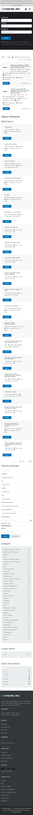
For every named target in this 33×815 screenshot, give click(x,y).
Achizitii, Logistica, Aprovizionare (12, 549)
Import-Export (7, 590)
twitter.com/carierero (7, 771)
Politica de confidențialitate (8, 789)
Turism (5, 637)
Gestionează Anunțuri (6, 758)
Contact (3, 780)
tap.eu (18, 713)
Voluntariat (6, 684)
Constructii (8, 75)
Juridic (5, 605)
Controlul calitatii (7, 576)
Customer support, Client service (12, 578)
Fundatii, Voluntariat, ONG (10, 586)
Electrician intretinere (11, 227)
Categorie (4, 29)
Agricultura (6, 554)
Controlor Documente (11, 305)
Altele (17, 100)
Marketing (6, 612)
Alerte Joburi (4, 733)
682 (30, 461)
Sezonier (5, 681)
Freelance (6, 669)
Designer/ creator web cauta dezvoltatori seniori (13, 407)
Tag (2, 495)
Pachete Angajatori (6, 755)
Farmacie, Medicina (8, 583)
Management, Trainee (9, 610)
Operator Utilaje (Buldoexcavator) (10, 323)
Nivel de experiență (7, 502)
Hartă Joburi (4, 801)
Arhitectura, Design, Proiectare (11, 559)
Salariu (3, 528)
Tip (2, 481)
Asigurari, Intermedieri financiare (12, 561)
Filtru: (4, 57)
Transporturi (6, 634)
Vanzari (5, 639)
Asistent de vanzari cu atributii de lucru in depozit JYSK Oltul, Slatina (13, 375)
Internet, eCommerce (9, 595)
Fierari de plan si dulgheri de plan (13, 290)
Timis (4, 654)
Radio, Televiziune (8, 622)
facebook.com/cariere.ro (8, 743)
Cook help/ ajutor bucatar (12, 257)
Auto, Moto (6, 564)
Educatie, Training (8, 581)
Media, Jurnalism (7, 615)
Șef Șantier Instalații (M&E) (13, 178)
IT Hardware (6, 600)
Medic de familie (10, 161)
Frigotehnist (8, 127)
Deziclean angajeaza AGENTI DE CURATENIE (13, 358)
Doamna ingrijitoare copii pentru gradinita (12, 273)
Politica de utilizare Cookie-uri (9, 792)
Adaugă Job (4, 752)
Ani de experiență (6, 509)
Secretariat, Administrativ (9, 629)
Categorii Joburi (5, 795)
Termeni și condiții (6, 786)
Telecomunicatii (7, 632)
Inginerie (5, 593)
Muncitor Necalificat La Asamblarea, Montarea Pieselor (12, 425)
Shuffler (7, 195)
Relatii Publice (7, 625)
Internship (6, 598)
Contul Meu (4, 730)
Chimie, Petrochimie (8, 569)
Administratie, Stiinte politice (10, 552)
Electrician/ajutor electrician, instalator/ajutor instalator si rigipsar (13, 444)
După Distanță (5, 516)
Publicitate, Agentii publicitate (11, 620)
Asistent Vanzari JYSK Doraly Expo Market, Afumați (13, 341)
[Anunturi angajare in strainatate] (10, 9)
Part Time (6, 676)
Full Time (5, 671)
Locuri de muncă (5, 727)
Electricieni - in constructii (13, 212)
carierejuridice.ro (15, 714)
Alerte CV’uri (4, 761)
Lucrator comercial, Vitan (12, 242)
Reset (16, 536)
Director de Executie (11, 144)
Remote (5, 679)
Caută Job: (4, 17)
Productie (5, 617)
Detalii (6, 83)
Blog (2, 783)
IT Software (6, 603)
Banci (4, 566)
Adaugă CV (4, 724)
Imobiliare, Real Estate (9, 588)
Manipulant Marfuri (10, 391)
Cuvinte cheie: (5, 42)
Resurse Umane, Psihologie (10, 627)
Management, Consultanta (10, 607)
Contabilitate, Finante (9, 573)
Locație (3, 23)
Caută (6, 38)
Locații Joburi (4, 798)
